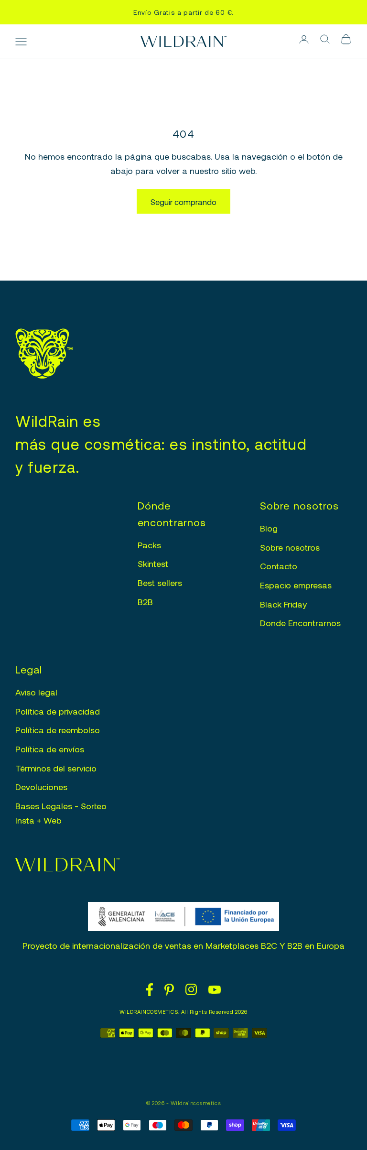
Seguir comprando (183, 201)
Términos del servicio (56, 768)
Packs (149, 545)
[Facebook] (149, 989)
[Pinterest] (169, 990)
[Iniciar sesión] (304, 39)
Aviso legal (36, 692)
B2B (145, 602)
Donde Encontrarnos (300, 623)
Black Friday (283, 604)
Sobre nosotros (290, 547)
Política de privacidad (57, 711)
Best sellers (160, 582)
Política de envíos (49, 749)
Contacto (278, 566)
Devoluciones (41, 786)
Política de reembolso (57, 730)
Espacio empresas (296, 585)
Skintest (153, 563)
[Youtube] (214, 990)
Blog (269, 528)
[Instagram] (191, 989)
